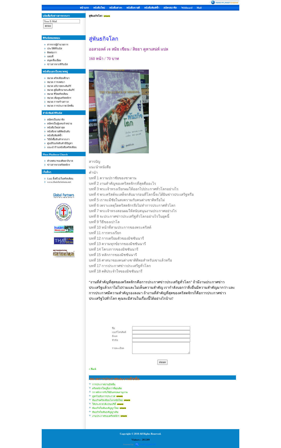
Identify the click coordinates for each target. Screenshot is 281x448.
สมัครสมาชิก (170, 7)
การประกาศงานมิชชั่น (103, 384)
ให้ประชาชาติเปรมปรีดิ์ (104, 404)
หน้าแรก (84, 7)
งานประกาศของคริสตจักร (105, 416)
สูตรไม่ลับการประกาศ (103, 396)
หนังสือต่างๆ (115, 7)
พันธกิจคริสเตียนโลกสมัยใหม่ (107, 400)
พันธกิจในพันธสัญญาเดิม (105, 412)
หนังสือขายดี (133, 7)
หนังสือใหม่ (99, 7)
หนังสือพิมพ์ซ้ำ (151, 7)
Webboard (186, 7)
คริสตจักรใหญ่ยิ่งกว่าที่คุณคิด (107, 388)
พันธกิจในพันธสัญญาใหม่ (105, 408)
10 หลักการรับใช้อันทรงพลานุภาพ (110, 392)
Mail (199, 7)
